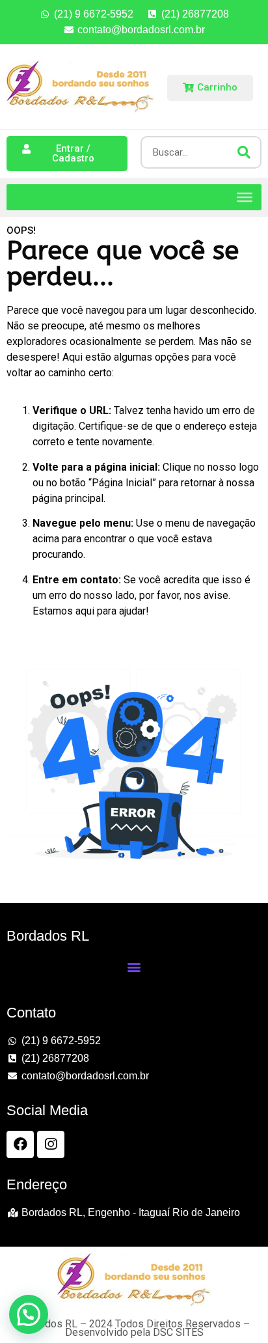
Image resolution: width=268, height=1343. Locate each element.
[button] (134, 967)
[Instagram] (50, 1144)
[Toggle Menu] (244, 196)
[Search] (244, 152)
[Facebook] (20, 1144)
